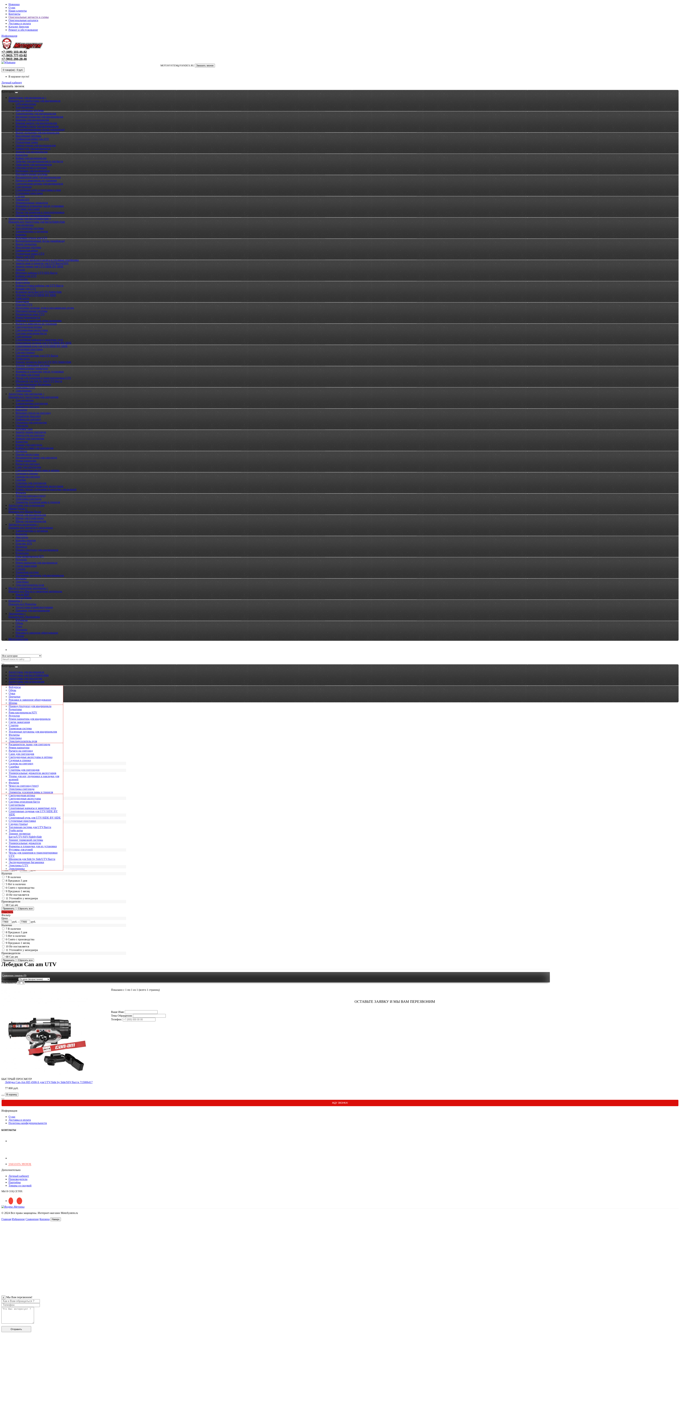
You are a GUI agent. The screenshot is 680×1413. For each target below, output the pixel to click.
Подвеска (21, 451)
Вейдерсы (22, 619)
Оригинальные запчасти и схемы (28, 17)
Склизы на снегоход (28, 476)
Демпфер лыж (24, 428)
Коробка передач (26, 540)
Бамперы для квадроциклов (32, 119)
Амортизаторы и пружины (32, 231)
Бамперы (21, 234)
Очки (19, 626)
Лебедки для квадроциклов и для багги (39, 161)
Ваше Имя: (117, 1011)
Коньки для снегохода (29, 444)
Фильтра (21, 492)
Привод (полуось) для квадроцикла (37, 549)
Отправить (16, 1329)
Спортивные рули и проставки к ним (38, 189)
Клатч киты (23, 282)
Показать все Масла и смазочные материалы (35, 591)
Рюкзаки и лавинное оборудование (37, 632)
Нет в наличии (17, 884)
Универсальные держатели (32, 202)
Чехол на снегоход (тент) (31, 495)
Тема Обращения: (121, 1015)
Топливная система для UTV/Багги (37, 355)
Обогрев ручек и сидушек (31, 167)
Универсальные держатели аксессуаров (39, 486)
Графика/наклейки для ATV (32, 139)
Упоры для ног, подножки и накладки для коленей (46, 489)
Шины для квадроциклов (31, 521)
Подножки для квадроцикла (33, 170)
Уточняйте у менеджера (23, 898)
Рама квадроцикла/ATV (30, 556)
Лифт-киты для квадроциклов (34, 164)
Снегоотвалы (24, 186)
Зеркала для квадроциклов (32, 151)
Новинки (14, 4)
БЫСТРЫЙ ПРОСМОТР (16, 1078)
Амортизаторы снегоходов (32, 403)
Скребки (21, 479)
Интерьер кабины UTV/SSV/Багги (36, 272)
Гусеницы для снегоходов (31, 422)
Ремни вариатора (26, 460)
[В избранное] (2, 1095)
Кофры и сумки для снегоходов (34, 447)
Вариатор (21, 409)
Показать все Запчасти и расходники (30, 527)
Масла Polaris (24, 597)
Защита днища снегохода (31, 432)
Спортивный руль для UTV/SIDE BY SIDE (42, 346)
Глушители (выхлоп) (28, 416)
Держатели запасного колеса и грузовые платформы (47, 260)
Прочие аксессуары (27, 454)
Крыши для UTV (26, 288)
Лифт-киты (22, 298)
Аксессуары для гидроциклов (26, 505)
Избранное (18, 1219)
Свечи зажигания (26, 565)
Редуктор (21, 559)
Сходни (20, 196)
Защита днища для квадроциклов (36, 145)
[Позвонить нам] (3, 1409)
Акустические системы (30, 110)
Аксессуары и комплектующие (34, 607)
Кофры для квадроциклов (31, 158)
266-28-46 (14, 59)
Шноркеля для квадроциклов (33, 215)
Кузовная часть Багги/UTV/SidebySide (39, 291)
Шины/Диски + (17, 508)
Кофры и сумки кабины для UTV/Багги (39, 285)
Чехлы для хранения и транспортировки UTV (43, 377)
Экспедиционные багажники (33, 384)
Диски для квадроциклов (31, 514)
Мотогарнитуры (18, 639)
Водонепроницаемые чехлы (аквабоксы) (40, 129)
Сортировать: (9, 979)
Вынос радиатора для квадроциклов (37, 132)
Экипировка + (17, 613)
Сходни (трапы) (25, 352)
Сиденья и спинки (27, 473)
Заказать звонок (205, 65)
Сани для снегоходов (28, 467)
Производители (17, 1179)
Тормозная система (27, 572)
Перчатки (21, 629)
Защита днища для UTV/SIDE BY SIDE (39, 266)
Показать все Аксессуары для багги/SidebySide (36, 221)
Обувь (19, 623)
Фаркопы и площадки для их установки (40, 205)
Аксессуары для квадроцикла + (27, 97)
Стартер (20, 569)
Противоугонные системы (31, 174)
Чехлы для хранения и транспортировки (40, 212)
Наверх (56, 1219)
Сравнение (32, 1219)
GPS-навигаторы (26, 103)
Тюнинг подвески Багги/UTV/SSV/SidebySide (43, 361)
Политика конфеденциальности (27, 1123)
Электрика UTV (25, 387)
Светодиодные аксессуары (32, 330)
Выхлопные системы (28, 135)
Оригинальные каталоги (23, 20)
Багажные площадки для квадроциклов (39, 116)
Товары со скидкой (20, 1185)
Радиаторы (22, 553)
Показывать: (8, 982)
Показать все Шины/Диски (24, 511)
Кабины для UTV (26, 275)
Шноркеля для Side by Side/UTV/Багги (39, 381)
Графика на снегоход (28, 419)
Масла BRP (22, 594)
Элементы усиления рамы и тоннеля (38, 502)
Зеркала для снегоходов (30, 438)
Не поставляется (19, 894)
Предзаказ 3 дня (17, 880)
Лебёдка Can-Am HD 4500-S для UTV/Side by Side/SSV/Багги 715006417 (49, 1082)
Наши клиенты (17, 10)
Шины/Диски (16, 684)
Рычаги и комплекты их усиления (36, 180)
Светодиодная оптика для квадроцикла (39, 183)
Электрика (22, 581)
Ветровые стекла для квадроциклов (37, 126)
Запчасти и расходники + (23, 524)
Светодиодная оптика (29, 326)
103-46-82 (14, 52)
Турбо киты (23, 358)
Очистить (7, 911)
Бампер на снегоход (27, 406)
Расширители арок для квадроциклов (38, 177)
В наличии (14, 877)
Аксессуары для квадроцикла (26, 671)
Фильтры (21, 578)
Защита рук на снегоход (30, 435)
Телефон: (116, 1019)
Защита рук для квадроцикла (33, 148)
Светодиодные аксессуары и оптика (37, 470)
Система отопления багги (31, 333)
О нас (11, 7)
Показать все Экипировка (24, 616)
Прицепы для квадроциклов (33, 610)
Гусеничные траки (27, 142)
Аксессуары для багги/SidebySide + (29, 218)
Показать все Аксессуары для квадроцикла (34, 100)
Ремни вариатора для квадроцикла (36, 562)
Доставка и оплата (19, 23)
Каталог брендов (18, 26)
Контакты (14, 13)
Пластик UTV (24, 304)
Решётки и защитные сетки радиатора (38, 320)
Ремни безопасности (28, 317)
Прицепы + (15, 600)
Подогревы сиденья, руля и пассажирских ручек (45, 307)
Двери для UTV (25, 256)
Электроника (24, 390)
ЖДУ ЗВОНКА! (340, 1103)
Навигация (22, 301)
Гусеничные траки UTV (30, 253)
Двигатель (22, 425)
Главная (6, 1219)
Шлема (20, 635)
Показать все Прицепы (22, 604)
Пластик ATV (24, 543)
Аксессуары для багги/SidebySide (28, 675)
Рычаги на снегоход (28, 463)
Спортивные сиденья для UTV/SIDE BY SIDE (44, 342)
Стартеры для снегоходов (31, 483)
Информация (9, 35)
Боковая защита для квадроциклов (36, 123)
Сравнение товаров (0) (14, 975)
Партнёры (14, 1182)
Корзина (44, 1219)
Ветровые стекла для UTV (31, 237)
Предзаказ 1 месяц (19, 891)
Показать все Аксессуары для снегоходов (33, 397)
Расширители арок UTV (30, 314)
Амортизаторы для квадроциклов (36, 113)
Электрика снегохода (28, 498)
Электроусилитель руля (30, 584)
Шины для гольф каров (30, 518)
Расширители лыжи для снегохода (36, 457)
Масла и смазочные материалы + (28, 588)
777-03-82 (14, 55)
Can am (13, 905)
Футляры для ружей (28, 209)
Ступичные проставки (29, 193)
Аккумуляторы (25, 107)
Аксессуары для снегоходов (25, 678)
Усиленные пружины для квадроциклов (40, 575)
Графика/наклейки (27, 250)
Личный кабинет (18, 649)
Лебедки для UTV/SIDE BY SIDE (36, 295)
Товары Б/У (23, 199)
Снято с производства (21, 887)
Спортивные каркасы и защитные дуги (39, 339)
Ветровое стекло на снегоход (33, 412)
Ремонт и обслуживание (23, 29)
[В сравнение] (2, 1098)
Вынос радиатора (26, 244)
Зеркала (20, 269)
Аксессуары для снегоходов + (26, 393)
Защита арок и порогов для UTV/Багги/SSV (42, 263)
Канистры (22, 154)
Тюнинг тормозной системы (33, 365)
